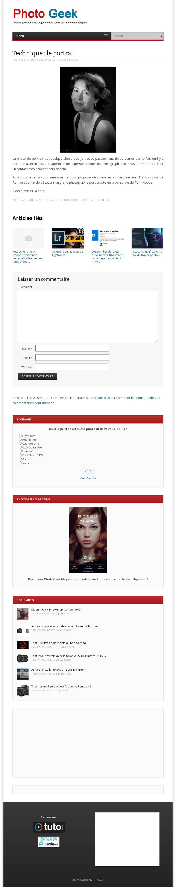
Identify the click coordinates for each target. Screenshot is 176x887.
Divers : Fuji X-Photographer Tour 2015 (56, 609)
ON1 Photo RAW (32, 455)
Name (27, 348)
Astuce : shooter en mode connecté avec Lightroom (64, 626)
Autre (25, 463)
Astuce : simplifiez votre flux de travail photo (147, 253)
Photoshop (29, 440)
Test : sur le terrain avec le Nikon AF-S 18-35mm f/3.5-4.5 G (68, 656)
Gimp (25, 459)
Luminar (27, 451)
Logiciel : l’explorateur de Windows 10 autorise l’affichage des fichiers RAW (107, 256)
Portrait (89, 199)
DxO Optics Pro (32, 447)
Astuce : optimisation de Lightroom (67, 253)
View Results (88, 478)
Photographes (72, 199)
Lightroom (28, 436)
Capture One (30, 443)
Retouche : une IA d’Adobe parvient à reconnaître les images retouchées (27, 256)
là (36, 191)
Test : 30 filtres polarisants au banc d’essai (58, 643)
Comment (26, 287)
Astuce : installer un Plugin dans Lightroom (58, 669)
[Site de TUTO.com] (49, 832)
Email (27, 358)
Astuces (56, 199)
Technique (102, 199)
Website (26, 367)
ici (31, 191)
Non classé (59, 59)
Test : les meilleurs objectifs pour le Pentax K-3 (61, 686)
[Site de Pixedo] (48, 846)
